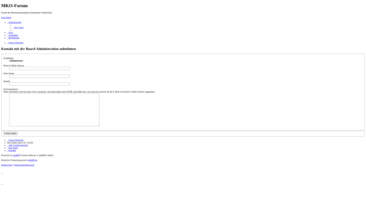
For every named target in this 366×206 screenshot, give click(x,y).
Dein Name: (8, 73)
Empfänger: (8, 58)
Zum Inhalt (6, 17)
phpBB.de (32, 160)
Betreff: (6, 81)
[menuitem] (18, 27)
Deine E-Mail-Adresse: (13, 65)
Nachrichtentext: (10, 89)
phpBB (16, 155)
